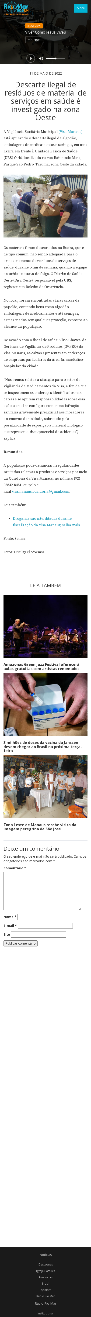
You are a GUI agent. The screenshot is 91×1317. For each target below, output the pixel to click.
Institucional (45, 1313)
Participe (33, 40)
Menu (81, 8)
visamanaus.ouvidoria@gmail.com (40, 491)
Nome (10, 917)
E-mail (10, 925)
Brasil (45, 1284)
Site (7, 934)
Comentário (15, 868)
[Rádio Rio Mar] (16, 8)
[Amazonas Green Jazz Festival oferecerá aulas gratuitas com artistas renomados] (46, 626)
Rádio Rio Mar (45, 1296)
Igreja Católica (45, 1271)
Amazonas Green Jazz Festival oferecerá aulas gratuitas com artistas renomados (41, 666)
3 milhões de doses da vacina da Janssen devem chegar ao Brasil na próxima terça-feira (43, 746)
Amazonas (45, 1277)
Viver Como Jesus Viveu (45, 32)
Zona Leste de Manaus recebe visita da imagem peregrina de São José (40, 827)
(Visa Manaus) (71, 131)
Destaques (45, 1264)
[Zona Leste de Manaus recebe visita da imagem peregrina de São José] (46, 786)
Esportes (45, 1290)
